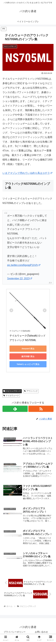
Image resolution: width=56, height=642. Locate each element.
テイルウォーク (12, 395)
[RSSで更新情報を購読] (41, 409)
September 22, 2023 (18, 278)
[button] (50, 473)
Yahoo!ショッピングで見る (28, 364)
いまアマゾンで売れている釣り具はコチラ (26, 173)
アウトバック (32, 391)
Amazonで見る (28, 349)
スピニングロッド (13, 391)
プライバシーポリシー (15, 632)
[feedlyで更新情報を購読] (15, 409)
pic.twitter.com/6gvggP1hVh (22, 265)
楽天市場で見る (28, 356)
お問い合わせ (41, 632)
